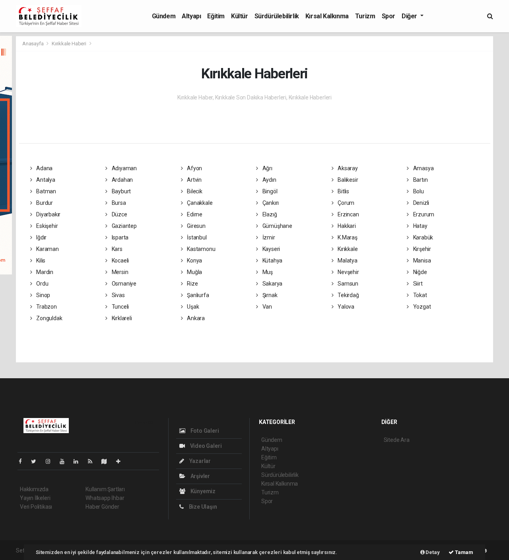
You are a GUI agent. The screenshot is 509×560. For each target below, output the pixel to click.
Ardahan (122, 180)
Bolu (418, 191)
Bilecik (194, 191)
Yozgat (421, 306)
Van (266, 306)
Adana (43, 168)
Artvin (194, 180)
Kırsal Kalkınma (327, 16)
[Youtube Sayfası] (65, 461)
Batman (45, 191)
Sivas (118, 295)
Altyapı (191, 16)
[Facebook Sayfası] (23, 461)
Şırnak (269, 295)
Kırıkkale (346, 249)
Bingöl (269, 191)
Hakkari (346, 226)
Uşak (192, 306)
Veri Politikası (36, 507)
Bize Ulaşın (202, 507)
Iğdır (41, 237)
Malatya (346, 260)
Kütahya (271, 260)
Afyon (194, 168)
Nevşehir (347, 272)
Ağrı (266, 168)
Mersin (119, 272)
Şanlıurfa (197, 295)
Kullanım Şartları (105, 489)
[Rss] (93, 461)
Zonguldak (48, 318)
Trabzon (45, 306)
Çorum (345, 203)
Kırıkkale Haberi (69, 44)
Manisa (421, 260)
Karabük (422, 237)
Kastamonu (200, 249)
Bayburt (121, 191)
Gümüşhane (276, 226)
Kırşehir (421, 249)
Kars (116, 249)
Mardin (44, 272)
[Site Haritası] (107, 461)
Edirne (194, 214)
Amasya (422, 168)
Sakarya (271, 283)
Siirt (417, 283)
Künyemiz (202, 491)
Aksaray (346, 168)
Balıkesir (347, 180)
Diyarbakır (47, 214)
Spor (388, 16)
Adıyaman (124, 168)
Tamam (463, 552)
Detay (432, 552)
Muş (267, 272)
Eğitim (216, 16)
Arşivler (199, 476)
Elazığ (269, 214)
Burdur (44, 203)
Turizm (365, 16)
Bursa (118, 203)
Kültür (239, 16)
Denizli (420, 203)
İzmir (268, 237)
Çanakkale (199, 203)
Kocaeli (120, 260)
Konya (194, 260)
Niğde (419, 272)
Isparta (119, 237)
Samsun (347, 283)
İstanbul (196, 237)
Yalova (345, 306)
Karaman (46, 249)
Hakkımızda (34, 489)
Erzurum (423, 214)
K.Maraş (346, 237)
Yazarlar (199, 461)
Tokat (419, 295)
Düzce (119, 214)
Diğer (410, 16)
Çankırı (270, 203)
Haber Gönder (102, 507)
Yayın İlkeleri (35, 498)
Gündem (164, 16)
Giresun (195, 226)
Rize (192, 283)
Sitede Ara (397, 440)
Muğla (194, 272)
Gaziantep (124, 226)
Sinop (42, 295)
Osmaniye (123, 283)
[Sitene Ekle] (121, 461)
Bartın (419, 180)
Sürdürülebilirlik (276, 16)
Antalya (45, 180)
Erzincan (347, 214)
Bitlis (342, 191)
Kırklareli (121, 318)
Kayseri (270, 249)
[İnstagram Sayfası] (51, 461)
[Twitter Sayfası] (37, 461)
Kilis (40, 260)
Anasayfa (33, 44)
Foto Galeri (204, 431)
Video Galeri (205, 446)
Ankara (195, 318)
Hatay (419, 226)
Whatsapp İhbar (104, 498)
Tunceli (120, 306)
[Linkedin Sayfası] (79, 461)
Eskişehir (46, 226)
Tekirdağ (347, 295)
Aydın (268, 180)
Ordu (41, 283)
